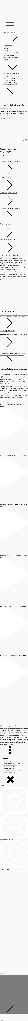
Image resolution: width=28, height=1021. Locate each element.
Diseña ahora (3, 280)
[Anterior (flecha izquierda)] (0, 1020)
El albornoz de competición (12, 77)
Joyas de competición (11, 75)
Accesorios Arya (7, 61)
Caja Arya (5, 59)
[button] (2, 140)
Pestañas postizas (10, 78)
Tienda (4, 759)
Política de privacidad (8, 768)
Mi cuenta (5, 758)
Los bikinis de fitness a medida (11, 57)
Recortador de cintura (11, 82)
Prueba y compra (10, 54)
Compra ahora (4, 115)
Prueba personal (9, 55)
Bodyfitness (8, 46)
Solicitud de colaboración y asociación (13, 763)
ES (1, 101)
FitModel (7, 48)
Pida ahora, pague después (12, 52)
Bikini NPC (8, 50)
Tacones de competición (12, 73)
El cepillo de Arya (10, 80)
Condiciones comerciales (9, 765)
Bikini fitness (8, 45)
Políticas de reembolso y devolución (12, 766)
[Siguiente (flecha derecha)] (2, 1020)
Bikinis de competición (9, 32)
